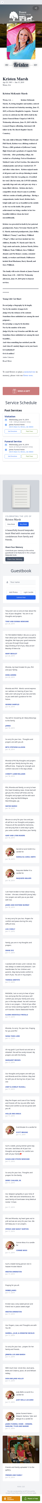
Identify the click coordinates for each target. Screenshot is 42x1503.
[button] (21, 1449)
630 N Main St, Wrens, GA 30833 (21, 427)
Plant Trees (29, 431)
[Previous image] (5, 1449)
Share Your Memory (14, 559)
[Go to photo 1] (14, 1461)
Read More (7, 361)
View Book (11, 524)
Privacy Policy (15, 1493)
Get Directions (12, 431)
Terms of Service (27, 1493)
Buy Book (23, 524)
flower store (28, 375)
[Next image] (37, 1449)
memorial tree (29, 371)
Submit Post (21, 597)
